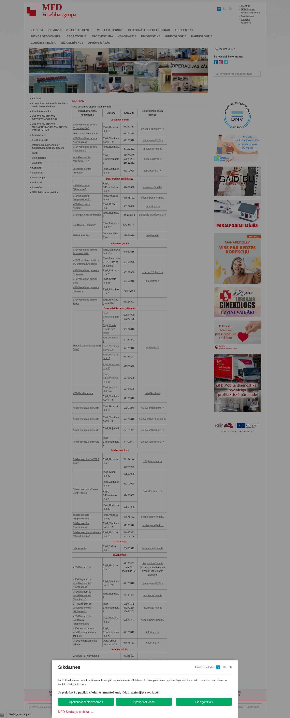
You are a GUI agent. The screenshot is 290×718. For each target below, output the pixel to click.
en (230, 667)
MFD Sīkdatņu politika (76, 711)
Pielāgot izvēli (204, 702)
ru (224, 667)
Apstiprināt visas (144, 702)
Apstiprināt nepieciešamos (86, 702)
